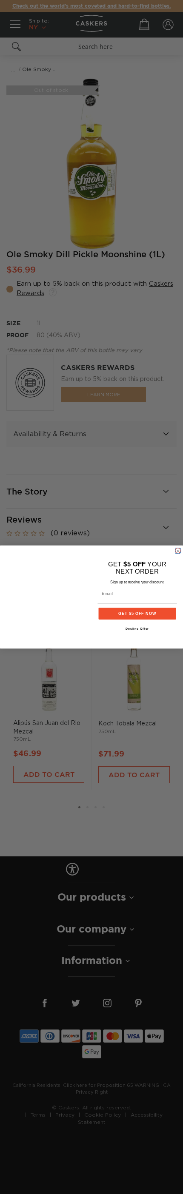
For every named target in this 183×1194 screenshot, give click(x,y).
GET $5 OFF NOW (137, 613)
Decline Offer (137, 629)
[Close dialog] (177, 550)
